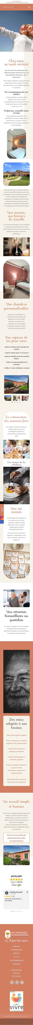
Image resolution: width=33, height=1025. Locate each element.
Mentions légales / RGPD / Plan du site (15, 1016)
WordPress (16, 1022)
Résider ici (16, 953)
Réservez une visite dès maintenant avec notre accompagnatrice (16, 838)
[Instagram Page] (2, 518)
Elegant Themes (15, 1020)
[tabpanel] (7, 398)
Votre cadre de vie (16, 949)
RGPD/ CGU (16, 973)
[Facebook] (2, 522)
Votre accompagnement (16, 960)
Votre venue (16, 964)
